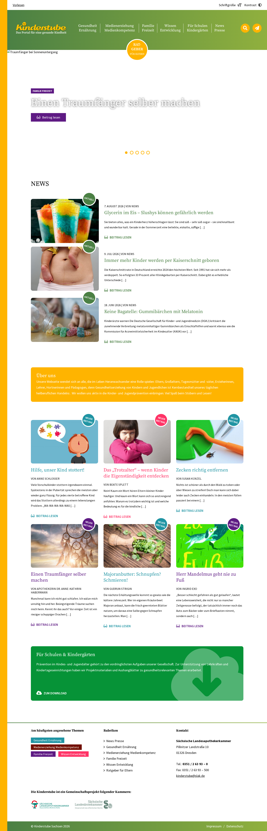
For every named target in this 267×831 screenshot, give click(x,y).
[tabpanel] (137, 104)
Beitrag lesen (51, 117)
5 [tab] (148, 152)
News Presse (115, 741)
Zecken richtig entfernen (202, 470)
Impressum (214, 826)
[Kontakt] (257, 28)
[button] (8, 823)
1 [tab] (126, 152)
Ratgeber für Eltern (119, 770)
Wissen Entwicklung (73, 754)
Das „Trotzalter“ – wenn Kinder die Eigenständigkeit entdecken (136, 473)
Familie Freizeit (42, 91)
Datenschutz (234, 826)
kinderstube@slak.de (190, 776)
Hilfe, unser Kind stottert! (57, 470)
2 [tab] (131, 152)
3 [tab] (137, 152)
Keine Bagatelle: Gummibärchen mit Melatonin (153, 312)
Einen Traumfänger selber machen (115, 103)
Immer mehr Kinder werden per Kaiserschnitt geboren (161, 261)
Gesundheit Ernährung (48, 740)
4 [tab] (142, 152)
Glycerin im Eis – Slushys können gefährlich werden (158, 213)
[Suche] (245, 28)
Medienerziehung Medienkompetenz (56, 747)
